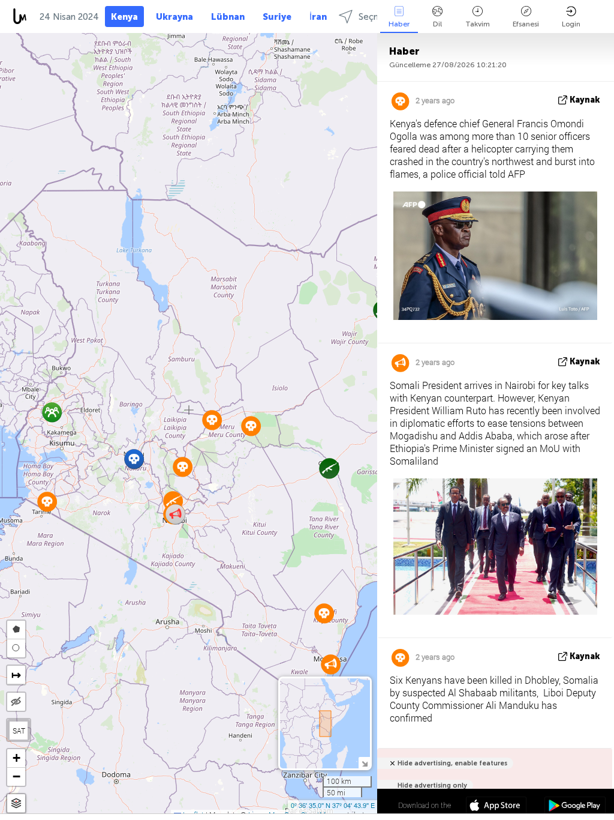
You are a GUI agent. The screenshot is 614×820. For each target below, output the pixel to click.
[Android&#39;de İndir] (574, 807)
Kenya (124, 16)
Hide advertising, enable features (452, 763)
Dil (437, 24)
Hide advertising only (432, 785)
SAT (19, 730)
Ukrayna (174, 16)
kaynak (585, 100)
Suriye (277, 16)
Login (571, 24)
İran (318, 16)
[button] (134, 459)
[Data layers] (16, 803)
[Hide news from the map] (16, 702)
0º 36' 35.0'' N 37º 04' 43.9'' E (333, 805)
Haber (399, 24)
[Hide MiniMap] (364, 762)
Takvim (477, 24)
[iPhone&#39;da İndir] (496, 807)
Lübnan (228, 16)
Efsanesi (526, 24)
